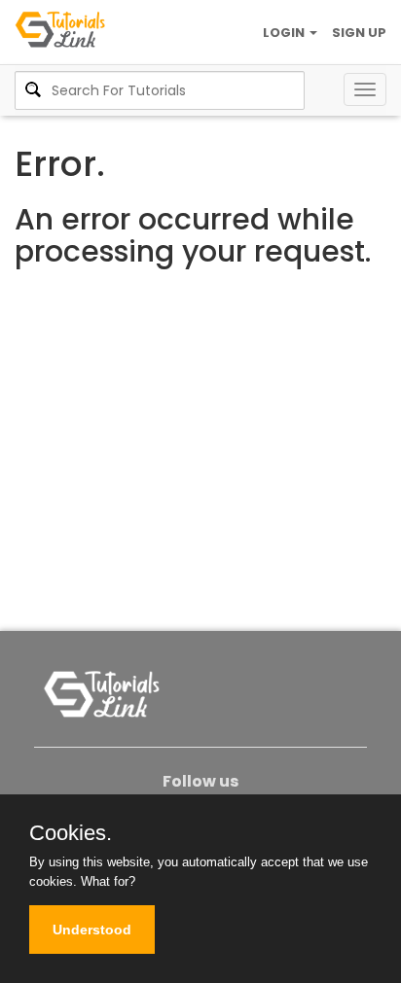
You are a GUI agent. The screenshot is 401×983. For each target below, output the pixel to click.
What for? (108, 881)
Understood (92, 929)
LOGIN (285, 32)
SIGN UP (359, 32)
